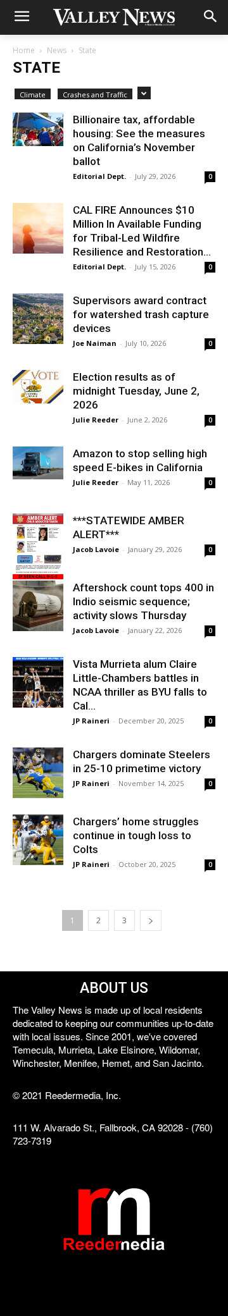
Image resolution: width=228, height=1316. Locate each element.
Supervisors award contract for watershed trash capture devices (141, 314)
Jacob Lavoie (96, 549)
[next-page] (151, 920)
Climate (33, 94)
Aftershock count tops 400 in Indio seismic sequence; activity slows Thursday (143, 601)
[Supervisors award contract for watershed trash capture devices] (38, 318)
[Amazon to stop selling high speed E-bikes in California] (38, 462)
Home (24, 50)
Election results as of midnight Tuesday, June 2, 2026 (136, 391)
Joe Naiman (95, 343)
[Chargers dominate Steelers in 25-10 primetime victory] (38, 772)
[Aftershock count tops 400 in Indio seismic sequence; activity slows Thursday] (38, 606)
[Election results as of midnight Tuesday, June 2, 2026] (38, 386)
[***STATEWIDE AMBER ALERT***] (38, 546)
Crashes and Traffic (95, 94)
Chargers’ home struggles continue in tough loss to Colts (136, 835)
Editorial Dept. (99, 176)
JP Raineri (91, 720)
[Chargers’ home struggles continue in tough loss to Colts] (38, 840)
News (56, 50)
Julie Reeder (95, 419)
